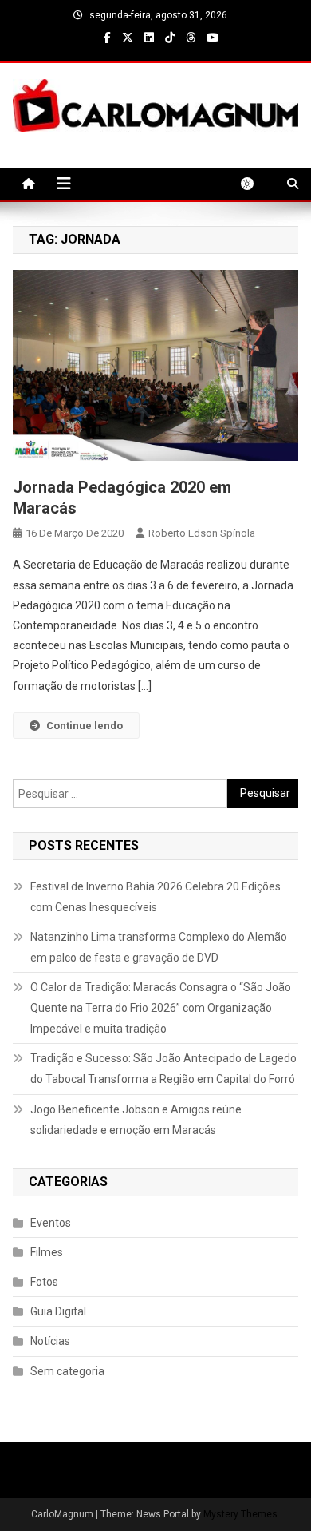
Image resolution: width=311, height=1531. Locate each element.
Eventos (50, 1222)
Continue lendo (84, 726)
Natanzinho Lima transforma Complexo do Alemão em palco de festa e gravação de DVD (158, 947)
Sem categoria (67, 1371)
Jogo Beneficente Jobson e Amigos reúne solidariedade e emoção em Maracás (136, 1119)
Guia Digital (58, 1311)
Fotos (44, 1281)
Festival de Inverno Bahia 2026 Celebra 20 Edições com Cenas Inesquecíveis (155, 897)
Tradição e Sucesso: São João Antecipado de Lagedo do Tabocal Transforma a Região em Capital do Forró (163, 1068)
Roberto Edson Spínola (201, 533)
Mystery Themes (240, 1514)
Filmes (46, 1252)
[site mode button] (255, 184)
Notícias (50, 1341)
